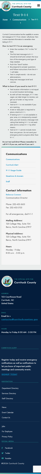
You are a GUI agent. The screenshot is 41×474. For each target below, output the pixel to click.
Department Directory (10, 388)
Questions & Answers (14, 176)
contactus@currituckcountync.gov (19, 319)
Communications (13, 159)
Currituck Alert (12, 165)
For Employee (7, 431)
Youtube (8, 458)
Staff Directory (7, 398)
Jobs (3, 426)
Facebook (9, 448)
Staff (8, 181)
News (4, 407)
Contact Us (6, 417)
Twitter (7, 453)
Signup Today (9, 374)
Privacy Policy (7, 436)
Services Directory (9, 393)
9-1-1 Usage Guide (13, 170)
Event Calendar (8, 412)
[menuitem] (20, 388)
